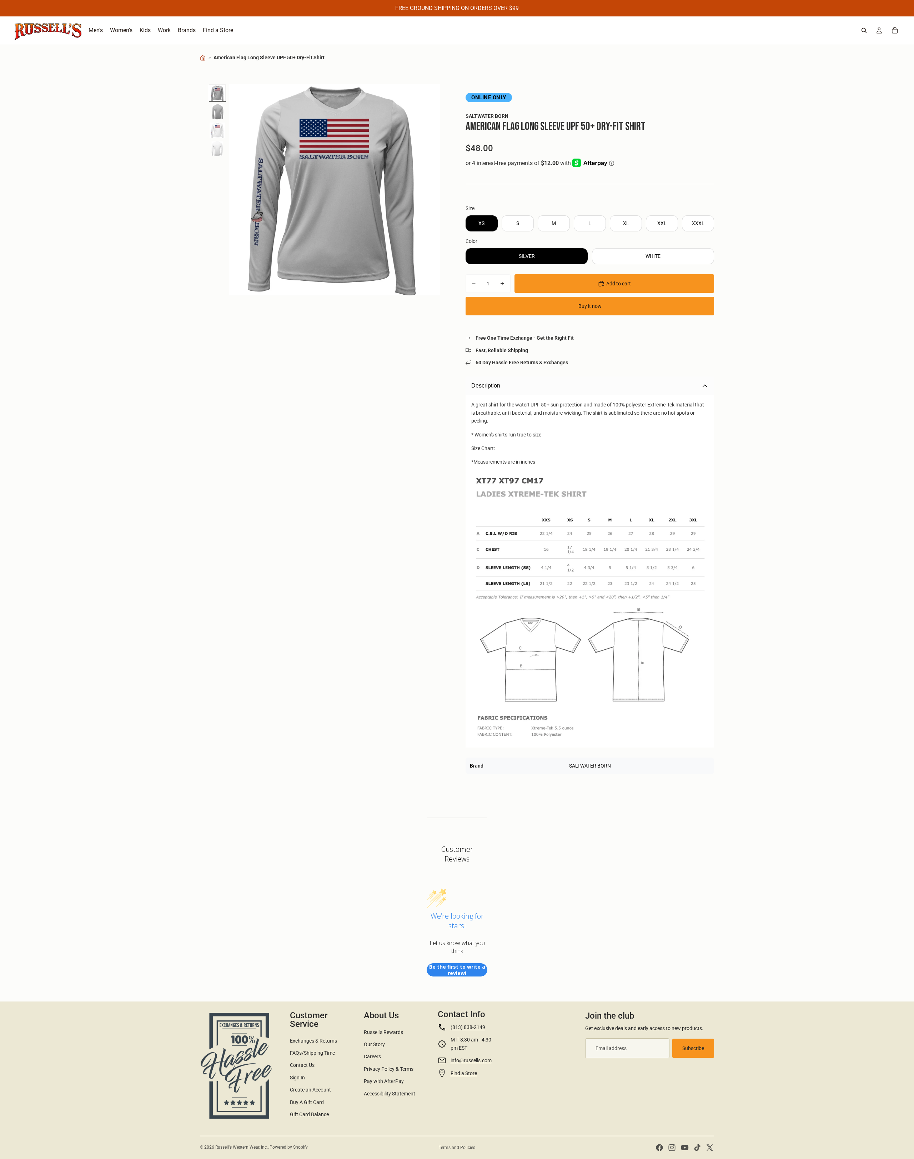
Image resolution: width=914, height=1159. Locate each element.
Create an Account (310, 1090)
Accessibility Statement (389, 1093)
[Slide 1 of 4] (217, 93)
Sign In (297, 1077)
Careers (372, 1056)
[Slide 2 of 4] (217, 112)
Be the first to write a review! (457, 969)
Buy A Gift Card (307, 1102)
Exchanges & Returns (313, 1041)
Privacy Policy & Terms (388, 1069)
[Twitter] (709, 1147)
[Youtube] (685, 1147)
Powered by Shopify (289, 1147)
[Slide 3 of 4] (217, 130)
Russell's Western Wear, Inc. (241, 1147)
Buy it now (590, 306)
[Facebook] (659, 1147)
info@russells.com (471, 1060)
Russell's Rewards (383, 1032)
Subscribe (693, 1048)
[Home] (203, 58)
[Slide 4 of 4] (217, 149)
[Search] (864, 30)
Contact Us (302, 1065)
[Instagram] (672, 1147)
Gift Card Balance (309, 1114)
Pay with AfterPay (384, 1081)
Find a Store (464, 1073)
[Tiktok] (697, 1147)
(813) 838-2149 (468, 1027)
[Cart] (895, 30)
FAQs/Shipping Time (312, 1053)
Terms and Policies (457, 1147)
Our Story (374, 1044)
